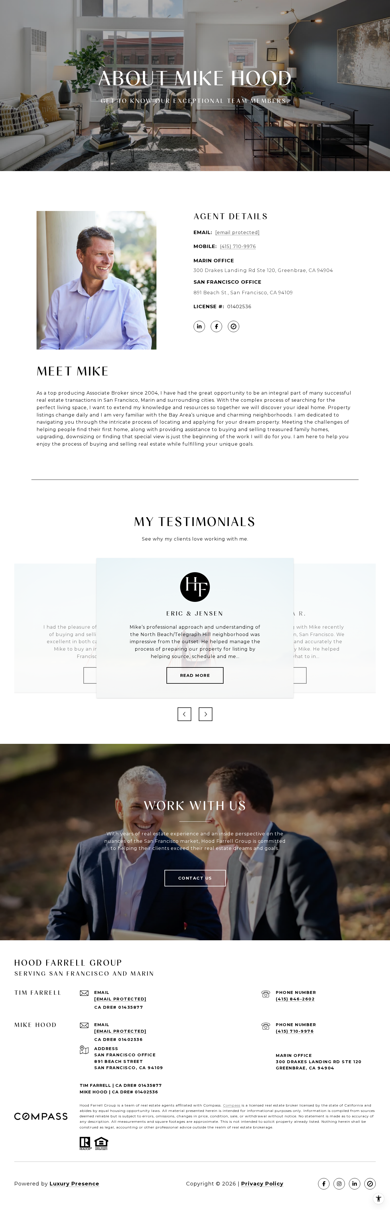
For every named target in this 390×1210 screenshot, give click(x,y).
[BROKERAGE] (233, 326)
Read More (195, 675)
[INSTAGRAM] (339, 1183)
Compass (231, 1105)
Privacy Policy (262, 1184)
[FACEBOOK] (216, 326)
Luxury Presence (74, 1184)
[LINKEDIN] (199, 326)
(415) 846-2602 (295, 999)
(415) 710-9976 (238, 246)
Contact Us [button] (195, 878)
